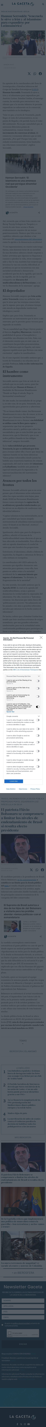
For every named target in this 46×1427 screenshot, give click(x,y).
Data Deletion (11, 789)
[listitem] (23, 676)
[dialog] (23, 713)
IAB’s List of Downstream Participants (25, 670)
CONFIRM (14, 781)
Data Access (23, 789)
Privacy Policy (35, 789)
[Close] (42, 638)
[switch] (37, 681)
